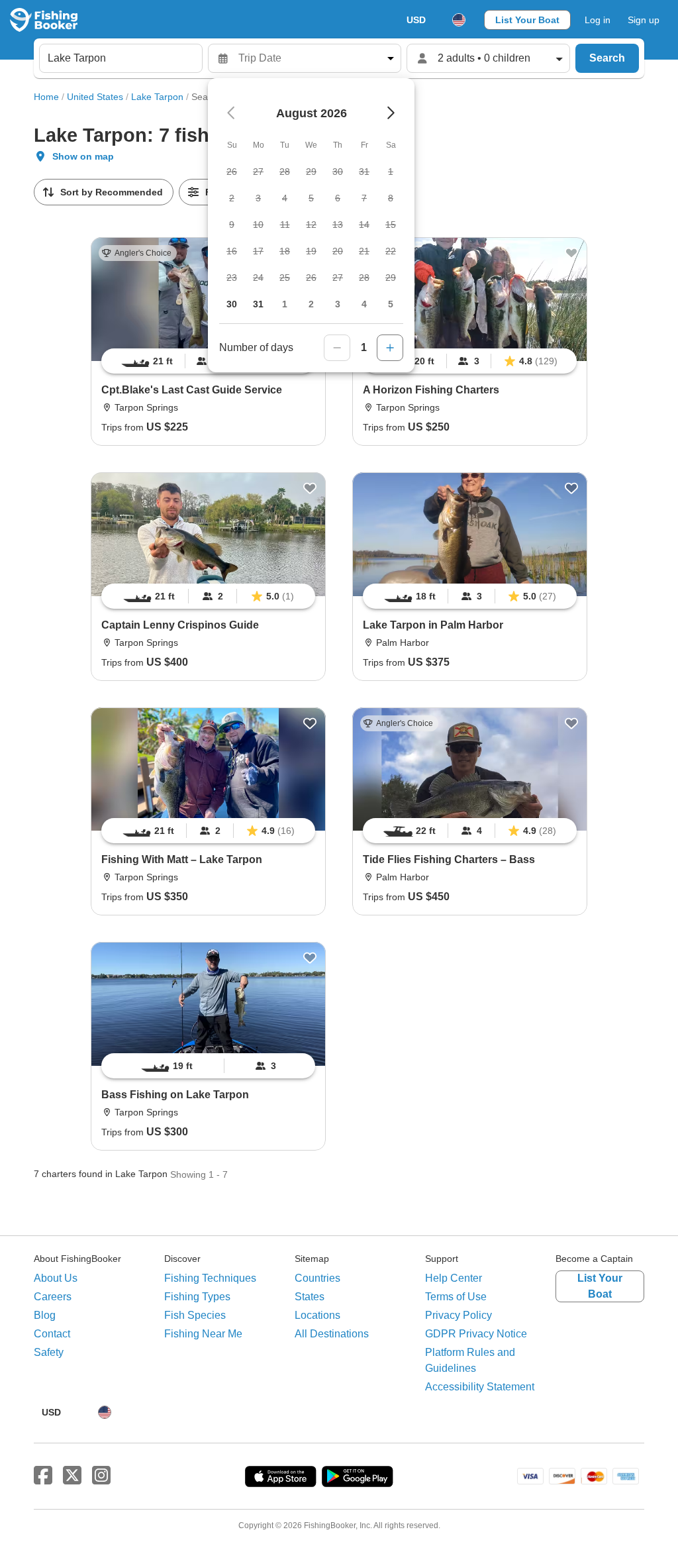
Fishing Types (197, 1296)
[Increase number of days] (390, 348)
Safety (49, 1352)
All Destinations (332, 1333)
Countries (317, 1278)
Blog (45, 1315)
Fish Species (195, 1315)
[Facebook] (43, 1476)
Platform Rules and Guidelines (470, 1360)
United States (95, 96)
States (309, 1296)
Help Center (453, 1278)
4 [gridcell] (364, 304)
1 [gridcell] (284, 304)
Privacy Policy (458, 1315)
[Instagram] (101, 1476)
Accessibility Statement (479, 1386)
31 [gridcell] (258, 304)
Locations (317, 1315)
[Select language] (458, 19)
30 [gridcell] (231, 304)
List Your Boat (527, 20)
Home (46, 96)
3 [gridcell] (337, 304)
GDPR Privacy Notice (476, 1333)
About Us (55, 1278)
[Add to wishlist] (571, 253)
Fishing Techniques (210, 1278)
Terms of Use (456, 1296)
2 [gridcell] (311, 304)
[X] (72, 1476)
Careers (53, 1296)
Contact (52, 1333)
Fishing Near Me (203, 1333)
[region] (470, 361)
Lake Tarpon (157, 96)
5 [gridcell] (390, 304)
